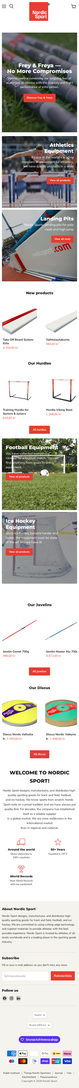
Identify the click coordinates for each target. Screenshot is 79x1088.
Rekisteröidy (63, 976)
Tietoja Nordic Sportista (37, 1073)
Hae (69, 1073)
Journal (59, 1073)
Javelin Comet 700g (16, 651)
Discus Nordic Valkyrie (61, 734)
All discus (40, 754)
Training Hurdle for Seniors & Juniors (16, 412)
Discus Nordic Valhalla (18, 734)
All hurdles (39, 429)
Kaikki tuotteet (11, 1073)
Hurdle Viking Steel (59, 410)
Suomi (37, 1015)
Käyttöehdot (29, 1077)
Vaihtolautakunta (57, 340)
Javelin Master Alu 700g (62, 651)
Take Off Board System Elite (18, 341)
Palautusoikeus (48, 1077)
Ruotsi (37, 1025)
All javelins (39, 671)
